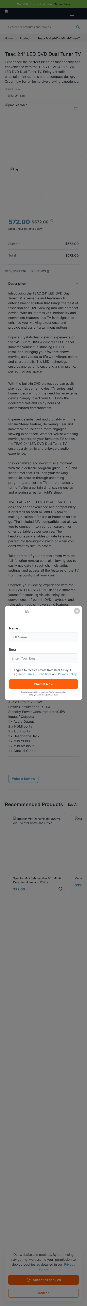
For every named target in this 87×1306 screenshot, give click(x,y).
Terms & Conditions (38, 674)
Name (13, 628)
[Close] (77, 611)
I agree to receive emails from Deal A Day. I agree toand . (45, 672)
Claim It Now (43, 684)
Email (13, 649)
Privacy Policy (67, 674)
